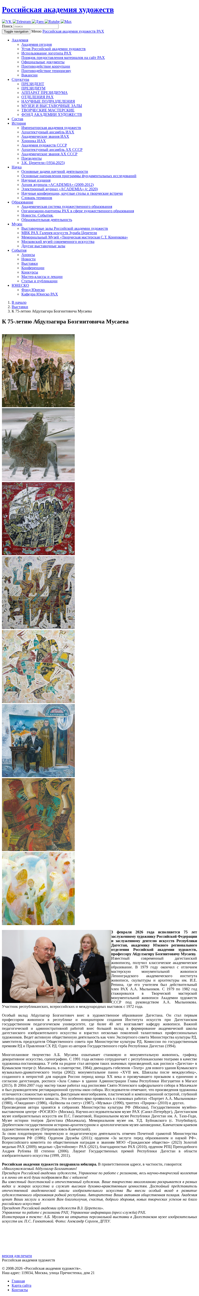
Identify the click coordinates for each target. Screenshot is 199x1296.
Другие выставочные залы (43, 246)
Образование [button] (22, 202)
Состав (17, 119)
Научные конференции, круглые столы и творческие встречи (72, 193)
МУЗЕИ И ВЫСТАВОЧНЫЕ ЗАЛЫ (51, 106)
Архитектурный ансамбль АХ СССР (52, 149)
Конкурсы (29, 272)
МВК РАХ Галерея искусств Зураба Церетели (59, 233)
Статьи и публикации (39, 281)
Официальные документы (43, 62)
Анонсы (28, 255)
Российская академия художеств (58, 9)
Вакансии (29, 75)
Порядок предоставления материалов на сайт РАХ (63, 57)
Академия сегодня (36, 44)
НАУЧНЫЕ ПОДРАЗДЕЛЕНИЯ (48, 101)
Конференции (32, 268)
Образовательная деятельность (46, 220)
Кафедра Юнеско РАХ (39, 294)
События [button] (19, 250)
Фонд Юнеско (33, 290)
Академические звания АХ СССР (49, 154)
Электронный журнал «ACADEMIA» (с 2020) (59, 189)
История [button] (19, 123)
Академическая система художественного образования (66, 206)
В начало (19, 302)
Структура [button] (20, 79)
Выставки (29, 263)
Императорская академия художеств (51, 128)
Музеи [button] (17, 224)
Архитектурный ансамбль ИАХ (47, 132)
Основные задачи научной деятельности (54, 171)
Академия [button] (20, 40)
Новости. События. (37, 215)
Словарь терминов (36, 198)
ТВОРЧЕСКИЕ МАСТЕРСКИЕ (48, 110)
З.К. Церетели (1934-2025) (43, 163)
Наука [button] (17, 167)
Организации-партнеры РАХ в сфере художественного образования (77, 211)
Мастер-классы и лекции (42, 277)
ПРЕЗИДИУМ (33, 88)
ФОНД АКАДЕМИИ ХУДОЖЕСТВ (51, 114)
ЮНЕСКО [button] (20, 285)
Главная (18, 1281)
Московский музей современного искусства (57, 241)
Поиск (7, 26)
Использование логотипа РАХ (46, 53)
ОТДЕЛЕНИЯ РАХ (37, 97)
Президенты (31, 158)
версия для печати (17, 1256)
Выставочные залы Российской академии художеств (64, 228)
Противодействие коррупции (45, 66)
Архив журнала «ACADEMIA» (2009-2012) (57, 185)
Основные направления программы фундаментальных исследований (78, 176)
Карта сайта (21, 1285)
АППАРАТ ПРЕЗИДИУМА (44, 93)
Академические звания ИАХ (45, 136)
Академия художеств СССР (44, 145)
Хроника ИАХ (33, 141)
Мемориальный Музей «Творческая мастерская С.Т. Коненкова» (74, 237)
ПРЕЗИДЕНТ (32, 84)
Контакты (20, 1290)
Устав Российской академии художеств (53, 49)
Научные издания (35, 180)
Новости (28, 259)
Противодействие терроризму (46, 71)
